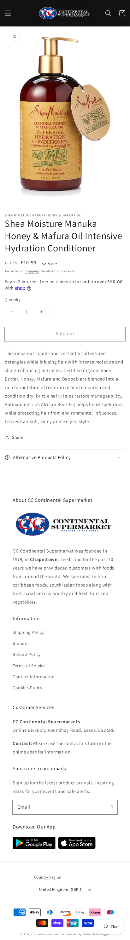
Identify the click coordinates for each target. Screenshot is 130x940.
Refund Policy (27, 654)
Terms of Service (29, 665)
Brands (20, 643)
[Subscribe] (110, 807)
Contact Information (34, 676)
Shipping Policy (28, 632)
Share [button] (18, 437)
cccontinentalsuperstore (47, 934)
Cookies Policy (27, 688)
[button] (8, 13)
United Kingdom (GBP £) (61, 889)
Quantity (13, 299)
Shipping (32, 271)
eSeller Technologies (96, 934)
